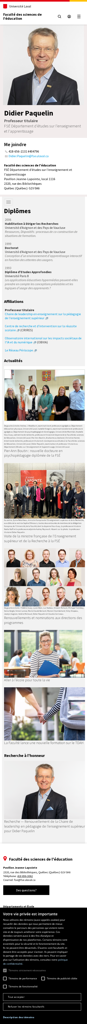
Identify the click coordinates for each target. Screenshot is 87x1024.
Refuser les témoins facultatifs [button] (26, 1006)
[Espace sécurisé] (69, 16)
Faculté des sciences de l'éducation (22, 16)
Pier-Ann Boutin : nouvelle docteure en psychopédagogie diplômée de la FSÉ (33, 453)
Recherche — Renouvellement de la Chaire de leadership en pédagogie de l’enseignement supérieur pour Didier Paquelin (44, 826)
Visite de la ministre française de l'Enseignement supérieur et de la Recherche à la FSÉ (40, 538)
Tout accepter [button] (16, 997)
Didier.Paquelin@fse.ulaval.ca (28, 156)
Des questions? (26, 890)
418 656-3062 (25, 876)
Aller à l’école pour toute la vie (27, 680)
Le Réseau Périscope (19, 350)
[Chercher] (59, 16)
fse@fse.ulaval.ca (24, 880)
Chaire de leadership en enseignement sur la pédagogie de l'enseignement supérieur (43, 316)
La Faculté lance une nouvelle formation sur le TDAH (44, 742)
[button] (18, 1017)
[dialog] (43, 966)
